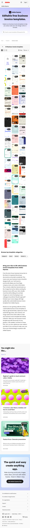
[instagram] (5, 517)
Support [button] (4, 503)
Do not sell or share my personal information (10, 523)
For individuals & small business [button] (9, 493)
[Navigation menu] (2, 2)
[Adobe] (7, 2)
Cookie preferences (11, 521)
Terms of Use (4, 521)
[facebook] (3, 517)
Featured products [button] (6, 509)
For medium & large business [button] (8, 496)
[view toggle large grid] (6, 50)
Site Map (21, 523)
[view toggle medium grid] (4, 50)
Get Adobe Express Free (14, 481)
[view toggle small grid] (2, 50)
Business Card (23, 256)
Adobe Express (5, 6)
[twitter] (8, 517)
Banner (10, 256)
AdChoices (5, 525)
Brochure (16, 256)
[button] (21, 2)
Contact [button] (4, 506)
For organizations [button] (6, 500)
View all (2, 354)
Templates (8, 40)
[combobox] (15, 32)
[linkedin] (10, 517)
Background (4, 256)
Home (2, 40)
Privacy (20, 519)
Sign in (25, 2)
